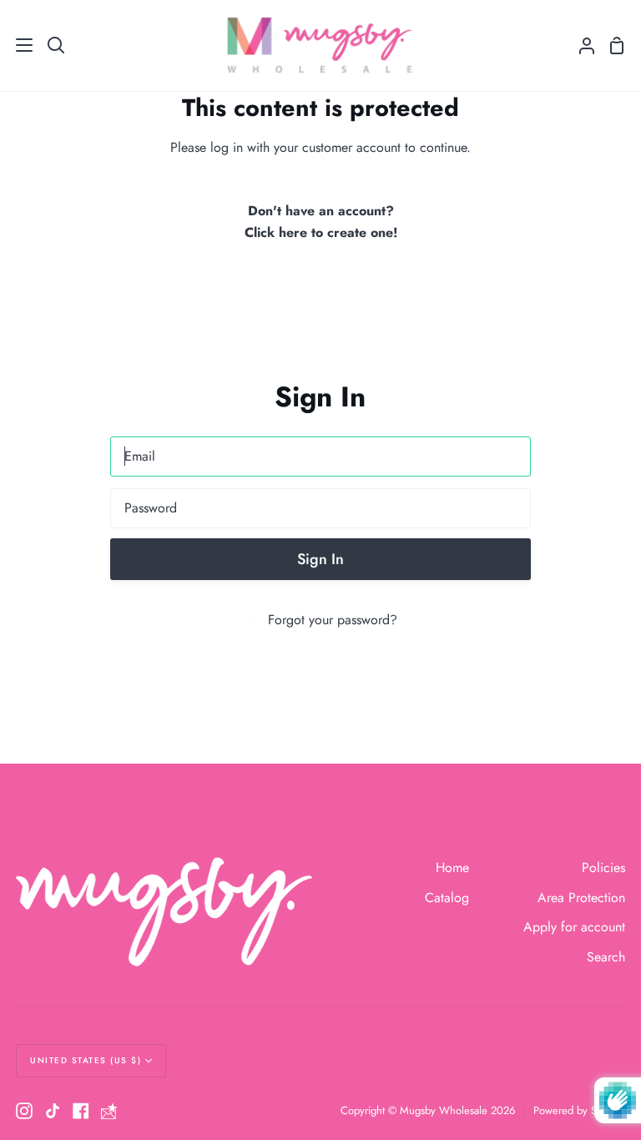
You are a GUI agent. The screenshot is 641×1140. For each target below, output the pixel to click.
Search (606, 956)
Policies (603, 867)
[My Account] (580, 45)
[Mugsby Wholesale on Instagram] (24, 1110)
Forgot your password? (332, 619)
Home (452, 867)
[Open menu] (17, 45)
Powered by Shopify (579, 1110)
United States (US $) (85, 1060)
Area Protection (581, 897)
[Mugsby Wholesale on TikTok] (52, 1110)
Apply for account (574, 926)
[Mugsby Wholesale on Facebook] (81, 1110)
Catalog (447, 897)
